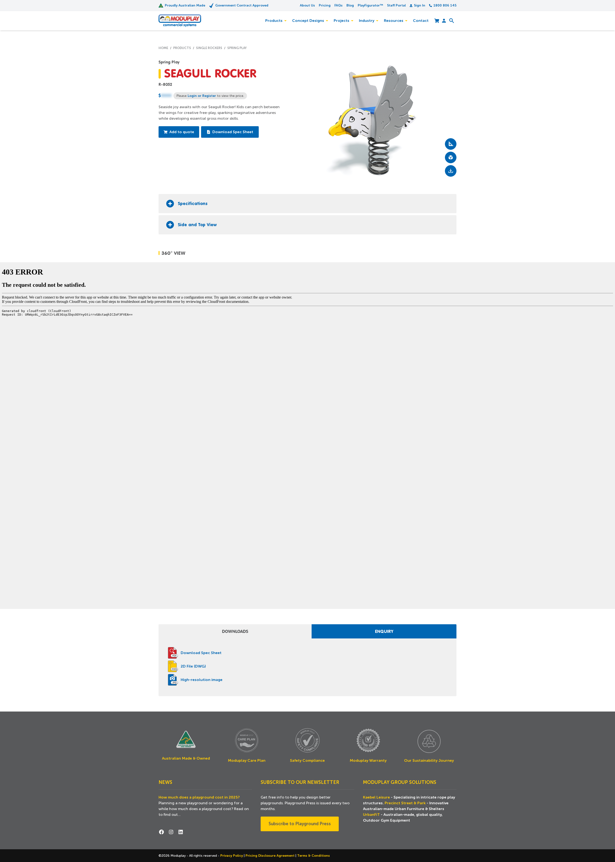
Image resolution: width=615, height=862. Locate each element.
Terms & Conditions (313, 855)
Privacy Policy (232, 855)
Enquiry (384, 631)
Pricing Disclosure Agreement (270, 855)
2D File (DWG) (193, 666)
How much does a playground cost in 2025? (199, 797)
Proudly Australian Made (185, 5)
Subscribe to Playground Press (300, 823)
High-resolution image (201, 680)
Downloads (235, 631)
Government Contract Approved (241, 5)
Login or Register (202, 96)
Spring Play (169, 62)
